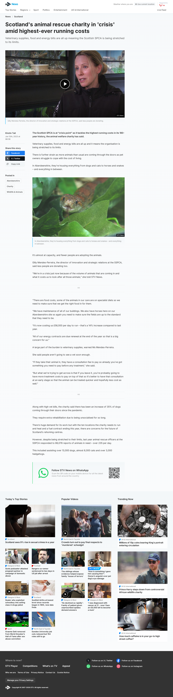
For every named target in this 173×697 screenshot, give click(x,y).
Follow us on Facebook (132, 660)
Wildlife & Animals (15, 192)
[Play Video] (65, 84)
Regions (24, 10)
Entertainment (60, 10)
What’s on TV (50, 666)
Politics (46, 10)
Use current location (145, 4)
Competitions (30, 666)
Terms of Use (23, 672)
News (8, 16)
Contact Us (50, 672)
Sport (36, 10)
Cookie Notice (63, 672)
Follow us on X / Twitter (102, 660)
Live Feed (161, 10)
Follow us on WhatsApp (102, 666)
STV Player (11, 666)
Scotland (18, 16)
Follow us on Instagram (132, 666)
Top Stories (10, 10)
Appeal (66, 666)
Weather (116, 4)
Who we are (10, 672)
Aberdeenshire (13, 181)
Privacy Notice (37, 672)
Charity (10, 186)
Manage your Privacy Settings (20, 680)
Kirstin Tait (10, 133)
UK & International (79, 10)
